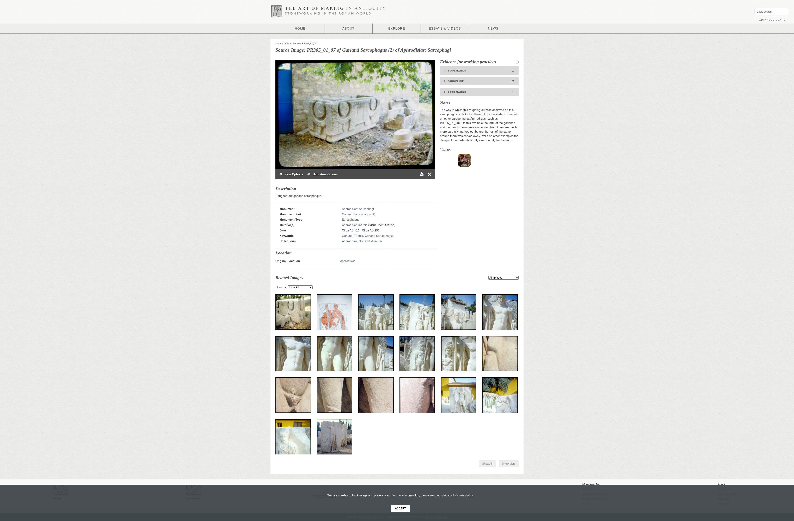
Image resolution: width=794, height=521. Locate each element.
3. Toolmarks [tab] (455, 91)
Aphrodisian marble (354, 225)
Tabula (358, 236)
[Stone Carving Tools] (464, 160)
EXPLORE (396, 28)
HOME (300, 28)
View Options (292, 174)
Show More (508, 463)
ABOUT (348, 28)
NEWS (493, 28)
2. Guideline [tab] (454, 81)
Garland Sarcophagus (379, 236)
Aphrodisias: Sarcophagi (358, 209)
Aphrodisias (347, 261)
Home (278, 43)
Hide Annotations (324, 174)
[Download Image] (421, 174)
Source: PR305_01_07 (304, 43)
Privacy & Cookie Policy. (458, 495)
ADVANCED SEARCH (773, 19)
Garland (347, 236)
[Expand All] (517, 62)
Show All (487, 463)
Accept (400, 508)
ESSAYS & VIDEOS (445, 28)
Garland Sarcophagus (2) (358, 214)
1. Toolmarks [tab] (455, 70)
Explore (287, 43)
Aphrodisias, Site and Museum (362, 241)
